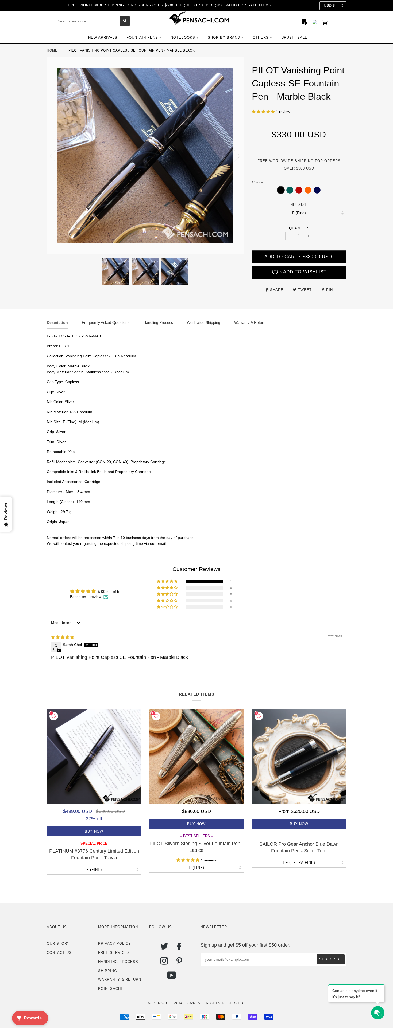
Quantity (299, 228)
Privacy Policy (114, 944)
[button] (264, 111)
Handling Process (118, 962)
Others (261, 38)
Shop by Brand (224, 38)
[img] (62, 637)
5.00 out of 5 (108, 591)
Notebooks (183, 38)
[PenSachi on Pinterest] (179, 963)
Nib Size (298, 205)
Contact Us (59, 953)
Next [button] (234, 156)
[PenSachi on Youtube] (171, 977)
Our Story (58, 944)
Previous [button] (56, 156)
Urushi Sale (294, 38)
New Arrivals (102, 38)
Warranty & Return (119, 980)
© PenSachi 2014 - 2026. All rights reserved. (196, 1003)
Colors (257, 182)
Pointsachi (110, 989)
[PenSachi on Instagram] (164, 963)
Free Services (114, 953)
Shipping (107, 971)
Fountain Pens (142, 38)
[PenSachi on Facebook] (179, 948)
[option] (145, 155)
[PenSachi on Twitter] (164, 948)
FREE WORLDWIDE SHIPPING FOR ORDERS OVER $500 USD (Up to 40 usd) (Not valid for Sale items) (170, 5)
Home (52, 50)
